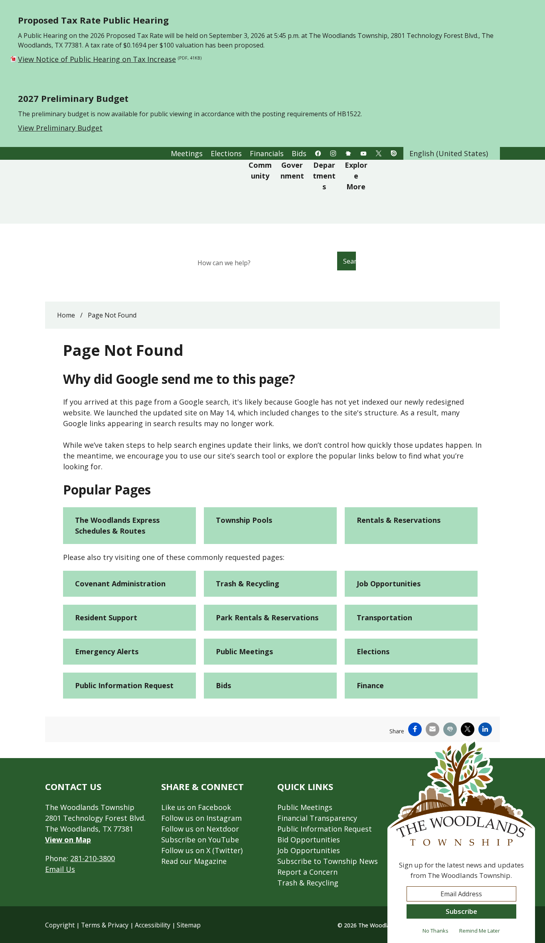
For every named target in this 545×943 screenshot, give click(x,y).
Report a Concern (307, 872)
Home (66, 315)
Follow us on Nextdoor (200, 829)
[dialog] (461, 841)
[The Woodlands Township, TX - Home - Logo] (147, 192)
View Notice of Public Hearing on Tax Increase (109, 59)
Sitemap (189, 925)
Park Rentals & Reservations (267, 617)
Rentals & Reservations (398, 520)
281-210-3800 (92, 858)
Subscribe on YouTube (200, 839)
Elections (373, 651)
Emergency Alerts (106, 651)
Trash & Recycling (247, 583)
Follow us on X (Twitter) (202, 850)
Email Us (60, 869)
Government (292, 170)
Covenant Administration (120, 583)
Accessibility (152, 925)
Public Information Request (124, 685)
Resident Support (106, 617)
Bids (223, 685)
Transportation (384, 617)
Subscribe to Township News (327, 861)
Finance (370, 685)
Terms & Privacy (104, 925)
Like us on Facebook (196, 807)
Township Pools (244, 520)
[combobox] (451, 153)
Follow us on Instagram (201, 818)
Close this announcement (535, 9)
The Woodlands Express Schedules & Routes (117, 525)
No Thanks (435, 930)
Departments (324, 175)
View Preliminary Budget (60, 128)
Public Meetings (244, 651)
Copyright (60, 925)
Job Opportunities (389, 583)
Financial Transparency (317, 818)
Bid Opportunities (308, 839)
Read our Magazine (194, 861)
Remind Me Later (479, 930)
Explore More (356, 175)
